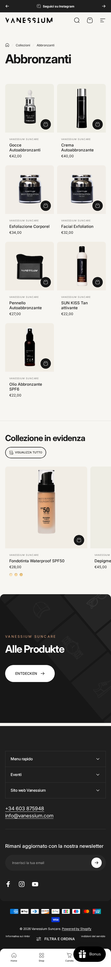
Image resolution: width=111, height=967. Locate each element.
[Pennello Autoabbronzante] (29, 266)
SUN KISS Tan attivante (74, 305)
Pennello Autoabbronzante (25, 305)
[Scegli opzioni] (79, 540)
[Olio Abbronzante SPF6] (29, 347)
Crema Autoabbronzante (77, 147)
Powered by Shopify (76, 929)
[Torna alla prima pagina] (7, 45)
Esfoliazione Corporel (29, 226)
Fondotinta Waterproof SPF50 (37, 560)
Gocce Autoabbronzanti (25, 147)
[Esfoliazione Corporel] (29, 189)
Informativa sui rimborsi (19, 936)
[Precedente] (7, 6)
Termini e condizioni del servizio (86, 936)
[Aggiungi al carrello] (46, 124)
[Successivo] (103, 6)
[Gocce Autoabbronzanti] (29, 108)
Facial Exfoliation (77, 226)
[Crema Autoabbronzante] (81, 108)
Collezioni (23, 45)
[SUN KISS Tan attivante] (81, 266)
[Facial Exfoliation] (81, 189)
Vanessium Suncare (24, 139)
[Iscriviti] (96, 863)
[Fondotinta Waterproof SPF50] (46, 507)
